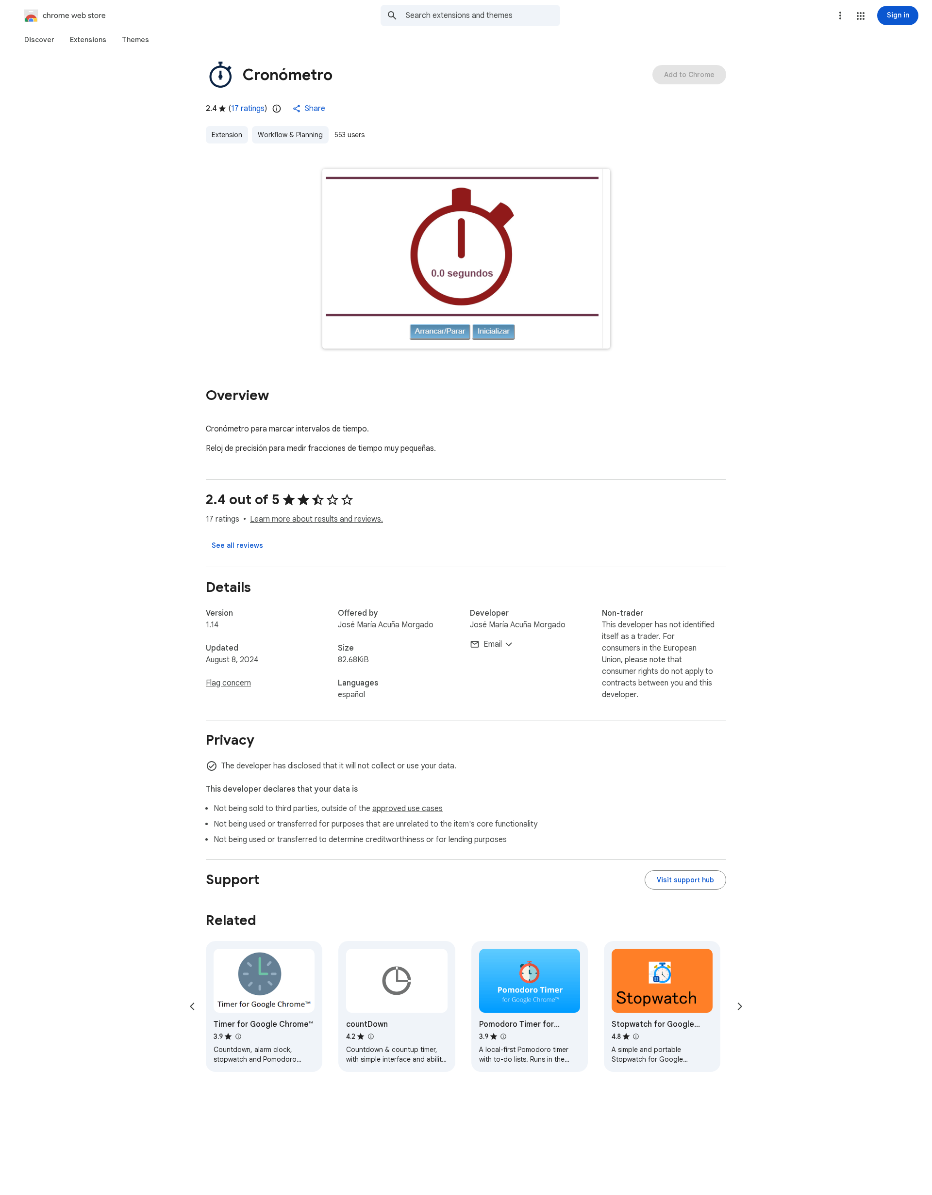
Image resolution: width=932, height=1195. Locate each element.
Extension (227, 134)
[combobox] (483, 15)
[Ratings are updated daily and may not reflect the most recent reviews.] (276, 108)
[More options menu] (840, 15)
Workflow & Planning (290, 134)
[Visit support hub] (685, 880)
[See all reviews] (237, 545)
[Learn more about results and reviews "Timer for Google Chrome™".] (238, 1036)
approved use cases (407, 808)
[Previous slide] (192, 1006)
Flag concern (228, 683)
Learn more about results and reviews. (316, 519)
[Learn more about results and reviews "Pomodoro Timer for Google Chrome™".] (503, 1036)
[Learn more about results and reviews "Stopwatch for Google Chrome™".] (636, 1036)
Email (492, 644)
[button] (860, 16)
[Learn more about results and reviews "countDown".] (370, 1036)
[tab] (39, 39)
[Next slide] (739, 1006)
